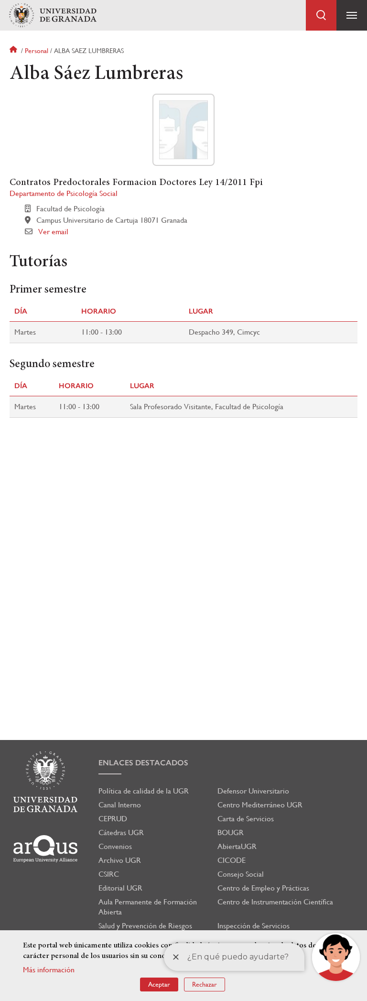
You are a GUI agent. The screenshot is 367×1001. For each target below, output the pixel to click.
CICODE (231, 860)
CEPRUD (112, 818)
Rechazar (204, 984)
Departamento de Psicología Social (64, 193)
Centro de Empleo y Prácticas (263, 887)
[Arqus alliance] (45, 848)
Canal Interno (119, 804)
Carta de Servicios (245, 818)
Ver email (53, 231)
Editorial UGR (120, 887)
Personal (36, 50)
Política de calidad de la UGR (143, 790)
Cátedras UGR (121, 832)
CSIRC (108, 874)
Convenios (115, 846)
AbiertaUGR (237, 846)
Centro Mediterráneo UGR (259, 804)
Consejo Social (240, 874)
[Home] (52, 15)
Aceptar (159, 984)
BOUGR (230, 832)
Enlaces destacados (143, 762)
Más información (49, 969)
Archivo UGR (119, 860)
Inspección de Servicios (253, 925)
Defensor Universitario (253, 790)
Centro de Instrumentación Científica (275, 901)
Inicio (14, 50)
